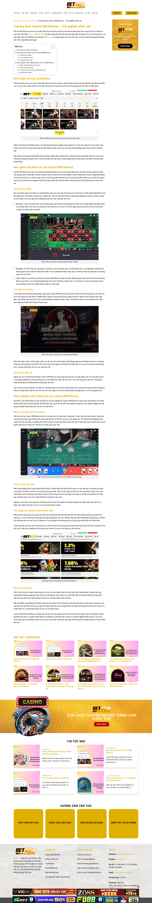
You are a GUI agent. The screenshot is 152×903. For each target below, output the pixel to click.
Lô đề (65, 13)
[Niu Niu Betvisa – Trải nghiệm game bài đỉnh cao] (28, 674)
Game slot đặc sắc (26, 60)
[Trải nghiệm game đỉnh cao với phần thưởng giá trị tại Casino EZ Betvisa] (92, 674)
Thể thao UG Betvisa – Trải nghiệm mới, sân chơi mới (121, 779)
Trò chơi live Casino (26, 57)
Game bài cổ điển (25, 55)
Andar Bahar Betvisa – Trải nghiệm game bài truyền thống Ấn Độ (60, 686)
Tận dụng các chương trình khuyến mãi (32, 70)
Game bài (33, 13)
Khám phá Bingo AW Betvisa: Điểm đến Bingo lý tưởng (56, 752)
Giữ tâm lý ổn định (25, 72)
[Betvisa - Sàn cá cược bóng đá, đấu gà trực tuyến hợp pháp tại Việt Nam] (76, 5)
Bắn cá (47, 13)
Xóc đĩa (95, 13)
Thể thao (24, 13)
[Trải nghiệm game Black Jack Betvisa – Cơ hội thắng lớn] (124, 649)
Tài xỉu (87, 13)
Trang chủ (17, 21)
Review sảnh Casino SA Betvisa (59, 659)
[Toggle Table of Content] (51, 47)
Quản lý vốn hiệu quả (26, 67)
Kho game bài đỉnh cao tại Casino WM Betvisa (34, 53)
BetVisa (17, 858)
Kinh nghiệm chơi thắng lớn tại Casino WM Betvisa (35, 63)
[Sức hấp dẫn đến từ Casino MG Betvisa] (28, 649)
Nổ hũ (71, 13)
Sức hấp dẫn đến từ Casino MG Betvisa (119, 751)
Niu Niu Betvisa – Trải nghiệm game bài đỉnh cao (26, 685)
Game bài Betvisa (29, 21)
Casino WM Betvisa (36, 34)
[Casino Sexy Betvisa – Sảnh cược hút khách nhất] (124, 674)
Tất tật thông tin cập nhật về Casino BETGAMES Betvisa (89, 660)
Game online (57, 13)
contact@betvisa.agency (123, 872)
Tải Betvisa (79, 13)
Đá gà (41, 13)
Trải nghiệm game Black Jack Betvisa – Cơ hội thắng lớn (122, 660)
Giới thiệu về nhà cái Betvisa (27, 50)
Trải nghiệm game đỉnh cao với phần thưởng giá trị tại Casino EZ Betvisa (91, 686)
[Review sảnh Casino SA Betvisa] (60, 649)
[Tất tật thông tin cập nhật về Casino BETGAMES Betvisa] (92, 649)
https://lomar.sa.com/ (125, 854)
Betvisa (17, 13)
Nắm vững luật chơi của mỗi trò (30, 65)
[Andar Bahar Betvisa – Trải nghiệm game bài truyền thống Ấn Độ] (60, 674)
